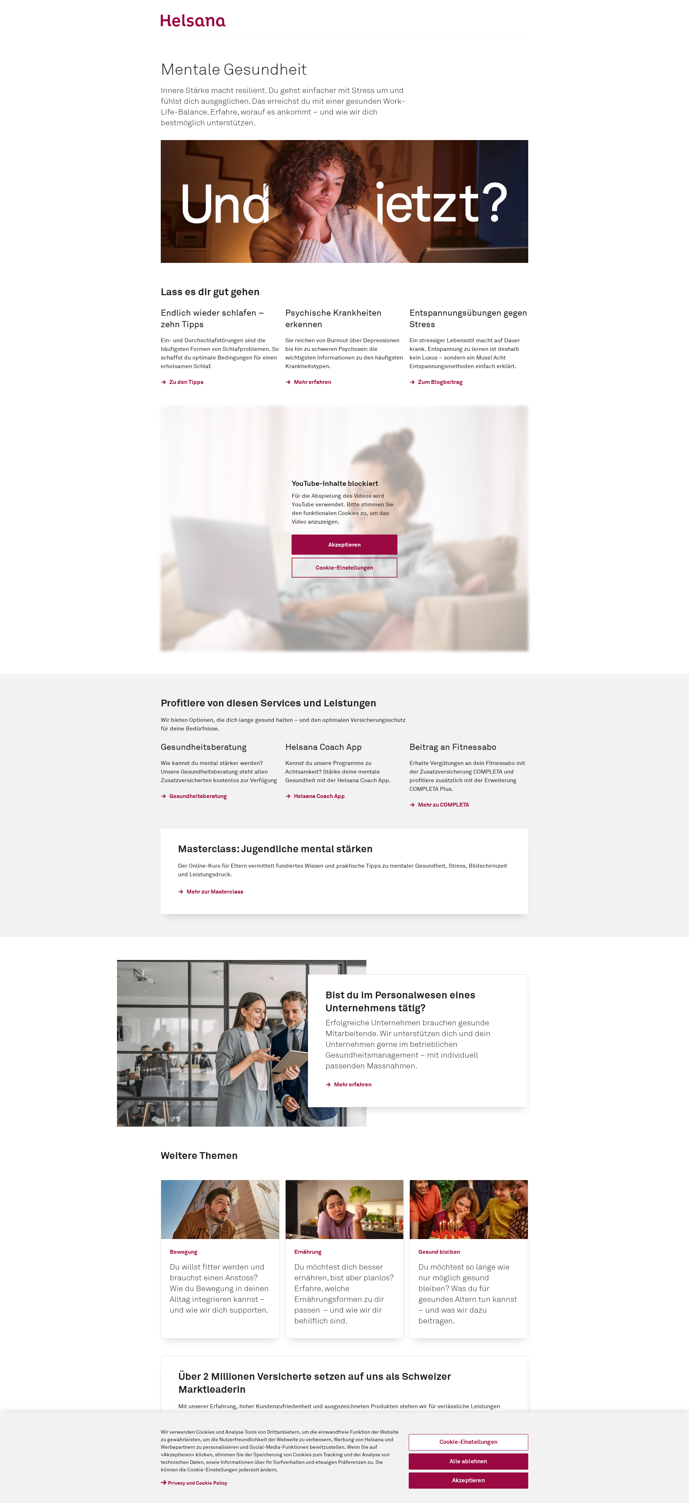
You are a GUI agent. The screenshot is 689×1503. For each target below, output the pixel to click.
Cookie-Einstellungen (468, 1442)
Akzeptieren (468, 1480)
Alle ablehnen (468, 1461)
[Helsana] (193, 20)
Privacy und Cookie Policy (197, 1483)
